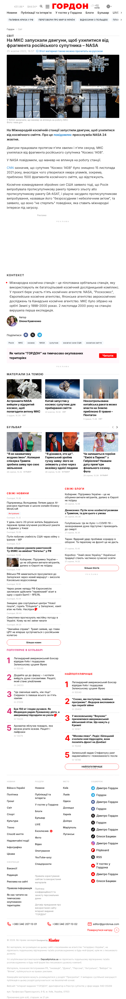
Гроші (10, 801)
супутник (54, 343)
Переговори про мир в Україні (57, 19)
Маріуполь (69, 827)
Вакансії (12, 868)
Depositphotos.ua (49, 959)
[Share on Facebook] (26, 335)
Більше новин (33, 642)
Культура (12, 820)
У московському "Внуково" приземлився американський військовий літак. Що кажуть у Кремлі (91, 720)
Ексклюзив (42, 830)
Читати (107, 355)
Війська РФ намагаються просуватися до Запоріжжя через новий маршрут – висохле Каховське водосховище (33, 577)
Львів (66, 794)
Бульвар (103, 12)
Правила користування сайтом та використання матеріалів (48, 879)
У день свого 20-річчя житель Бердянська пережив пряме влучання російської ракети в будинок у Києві (33, 525)
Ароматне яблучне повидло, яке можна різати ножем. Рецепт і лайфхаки (33, 728)
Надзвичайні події (18, 840)
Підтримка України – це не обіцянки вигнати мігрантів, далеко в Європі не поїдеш (91, 497)
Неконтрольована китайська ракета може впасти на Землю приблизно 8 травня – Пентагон (100, 408)
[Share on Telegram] (39, 335)
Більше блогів (92, 568)
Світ (20, 29)
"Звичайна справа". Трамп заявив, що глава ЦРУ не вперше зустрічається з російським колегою (33, 632)
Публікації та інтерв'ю (36, 12)
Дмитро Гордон (107, 788)
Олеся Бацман (106, 836)
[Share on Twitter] (32, 335)
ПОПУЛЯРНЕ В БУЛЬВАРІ (25, 650)
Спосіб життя (15, 834)
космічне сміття (94, 343)
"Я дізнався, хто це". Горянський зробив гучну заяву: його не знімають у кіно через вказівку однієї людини (61, 461)
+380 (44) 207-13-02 (64, 924)
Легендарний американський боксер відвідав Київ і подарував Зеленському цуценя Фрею (94, 685)
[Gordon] (70, 6)
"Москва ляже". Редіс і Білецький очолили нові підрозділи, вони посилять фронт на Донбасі (93, 739)
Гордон (10, 29)
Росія (11, 343)
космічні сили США (72, 343)
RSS (99, 857)
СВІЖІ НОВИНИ (18, 493)
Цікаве (11, 853)
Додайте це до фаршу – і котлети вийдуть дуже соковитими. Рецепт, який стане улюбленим (35, 678)
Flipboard (102, 850)
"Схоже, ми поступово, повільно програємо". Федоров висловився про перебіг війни (93, 702)
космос (31, 343)
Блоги (90, 12)
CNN (10, 168)
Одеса (67, 801)
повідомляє (63, 135)
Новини (12, 12)
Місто (66, 781)
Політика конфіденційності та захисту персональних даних (47, 893)
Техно (10, 827)
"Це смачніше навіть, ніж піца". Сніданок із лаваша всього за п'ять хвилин (35, 695)
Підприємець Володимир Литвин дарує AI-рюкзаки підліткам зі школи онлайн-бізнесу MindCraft (33, 505)
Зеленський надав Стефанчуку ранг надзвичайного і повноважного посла (95, 754)
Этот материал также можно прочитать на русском (71, 51)
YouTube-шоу (43, 857)
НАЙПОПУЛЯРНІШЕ (79, 673)
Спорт (11, 814)
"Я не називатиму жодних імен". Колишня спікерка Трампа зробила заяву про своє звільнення (23, 461)
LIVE (37, 824)
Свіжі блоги (74, 488)
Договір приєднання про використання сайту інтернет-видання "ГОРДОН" (48, 909)
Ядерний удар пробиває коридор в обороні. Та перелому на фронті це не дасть (91, 542)
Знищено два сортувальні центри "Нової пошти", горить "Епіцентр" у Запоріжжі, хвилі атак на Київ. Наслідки (34, 606)
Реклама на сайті (17, 881)
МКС (20, 343)
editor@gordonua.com (106, 924)
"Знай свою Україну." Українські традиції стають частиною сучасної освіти (90, 556)
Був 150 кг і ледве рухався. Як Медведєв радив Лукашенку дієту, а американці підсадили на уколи (36, 712)
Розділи (39, 781)
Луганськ (68, 834)
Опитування (42, 850)
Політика (12, 794)
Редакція (12, 874)
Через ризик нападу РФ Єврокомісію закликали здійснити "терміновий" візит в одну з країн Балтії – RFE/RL (31, 591)
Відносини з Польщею (94, 19)
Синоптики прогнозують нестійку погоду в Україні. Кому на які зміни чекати (32, 619)
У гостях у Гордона (68, 12)
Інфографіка (14, 847)
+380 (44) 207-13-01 (24, 924)
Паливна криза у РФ (21, 19)
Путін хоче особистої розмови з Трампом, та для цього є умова (91, 512)
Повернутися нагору (99, 930)
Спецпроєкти (43, 863)
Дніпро (67, 820)
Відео (38, 844)
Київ (65, 787)
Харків (67, 814)
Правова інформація (19, 888)
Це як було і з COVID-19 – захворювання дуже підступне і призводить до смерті (91, 526)
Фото (38, 837)
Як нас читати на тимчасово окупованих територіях (17, 900)
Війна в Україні (16, 787)
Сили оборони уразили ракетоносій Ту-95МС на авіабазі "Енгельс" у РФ (29, 549)
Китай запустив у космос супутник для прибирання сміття (60, 404)
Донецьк (68, 807)
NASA (42, 343)
